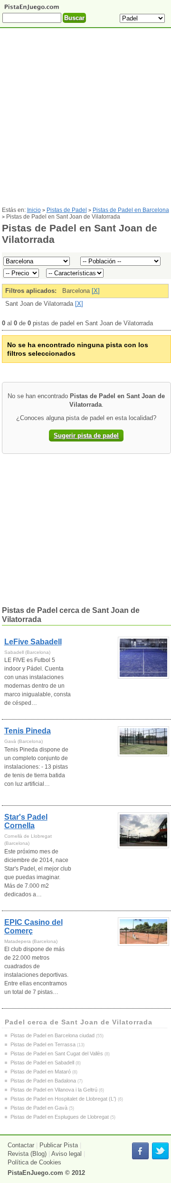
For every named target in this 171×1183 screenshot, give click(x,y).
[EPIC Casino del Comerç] (143, 931)
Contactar (21, 1145)
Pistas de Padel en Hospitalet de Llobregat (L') (63, 1099)
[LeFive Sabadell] (143, 657)
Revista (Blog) (27, 1153)
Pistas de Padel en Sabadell (42, 1062)
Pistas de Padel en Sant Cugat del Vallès (56, 1053)
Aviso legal (66, 1153)
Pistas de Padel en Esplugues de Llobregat (59, 1117)
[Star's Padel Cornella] (143, 830)
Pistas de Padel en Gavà (38, 1108)
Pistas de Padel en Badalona (43, 1080)
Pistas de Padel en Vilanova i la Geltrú (53, 1090)
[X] (96, 290)
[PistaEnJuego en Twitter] (160, 1151)
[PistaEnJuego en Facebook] (140, 1151)
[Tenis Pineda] (143, 741)
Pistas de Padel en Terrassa (43, 1044)
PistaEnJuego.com (35, 1172)
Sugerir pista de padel (86, 435)
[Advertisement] (85, 121)
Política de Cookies (34, 1162)
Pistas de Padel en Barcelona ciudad (52, 1035)
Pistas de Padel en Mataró (40, 1071)
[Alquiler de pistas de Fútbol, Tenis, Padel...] (31, 9)
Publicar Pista (58, 1145)
